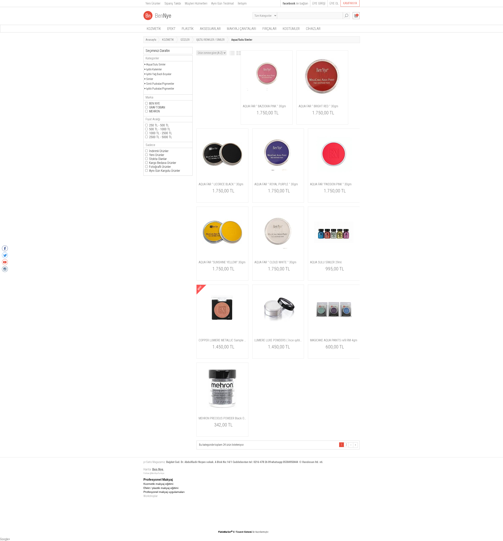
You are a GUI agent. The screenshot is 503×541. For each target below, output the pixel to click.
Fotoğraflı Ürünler (160, 167)
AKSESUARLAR (210, 29)
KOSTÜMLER (291, 29)
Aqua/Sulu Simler (155, 64)
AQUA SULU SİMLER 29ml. (326, 262)
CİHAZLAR (313, 29)
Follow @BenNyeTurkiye (153, 473)
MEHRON (154, 111)
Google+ (5, 539)
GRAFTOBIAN (157, 107)
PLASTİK (188, 29)
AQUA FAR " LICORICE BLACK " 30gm (221, 184)
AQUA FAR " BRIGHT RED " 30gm (318, 106)
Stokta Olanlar (158, 159)
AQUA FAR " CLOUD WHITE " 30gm (275, 262)
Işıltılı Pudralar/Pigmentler (160, 88)
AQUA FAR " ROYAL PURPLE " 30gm (276, 184)
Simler (149, 79)
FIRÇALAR (269, 29)
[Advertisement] (266, 505)
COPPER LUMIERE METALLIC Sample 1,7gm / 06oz (222, 340)
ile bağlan (295, 3)
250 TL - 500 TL (159, 125)
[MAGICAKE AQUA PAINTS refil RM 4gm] (333, 329)
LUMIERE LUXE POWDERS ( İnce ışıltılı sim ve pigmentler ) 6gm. (278, 340)
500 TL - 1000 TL (159, 129)
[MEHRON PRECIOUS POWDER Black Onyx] (222, 407)
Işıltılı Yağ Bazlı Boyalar (158, 74)
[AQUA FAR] (266, 95)
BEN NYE (154, 103)
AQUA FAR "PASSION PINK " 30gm (331, 184)
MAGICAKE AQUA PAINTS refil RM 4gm (333, 340)
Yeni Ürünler (156, 155)
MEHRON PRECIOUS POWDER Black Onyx (222, 418)
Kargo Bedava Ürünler (162, 163)
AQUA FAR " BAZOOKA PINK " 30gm (264, 106)
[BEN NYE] (157, 19)
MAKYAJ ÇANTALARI (241, 29)
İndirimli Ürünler (159, 151)
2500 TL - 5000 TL (160, 137)
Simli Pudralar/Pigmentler (160, 83)
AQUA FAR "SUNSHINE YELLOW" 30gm (222, 262)
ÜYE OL (334, 3)
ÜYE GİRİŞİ (318, 3)
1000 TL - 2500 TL (160, 133)
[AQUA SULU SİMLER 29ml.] (333, 251)
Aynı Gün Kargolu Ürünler (164, 171)
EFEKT (171, 29)
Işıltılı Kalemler (154, 69)
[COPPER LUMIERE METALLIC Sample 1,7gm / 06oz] (222, 329)
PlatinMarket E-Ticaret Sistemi (235, 532)
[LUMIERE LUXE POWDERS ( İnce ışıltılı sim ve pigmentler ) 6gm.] (278, 329)
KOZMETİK (154, 29)
